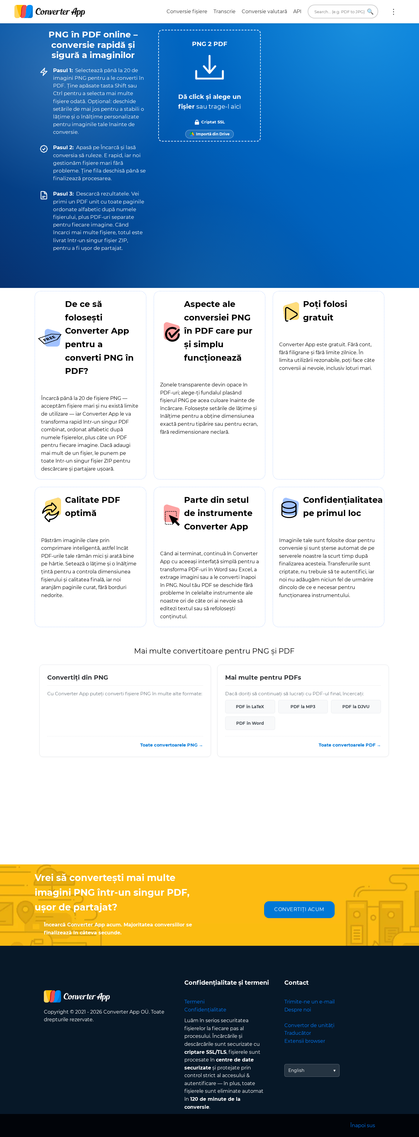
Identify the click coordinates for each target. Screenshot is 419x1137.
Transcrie (224, 11)
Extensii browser (304, 1041)
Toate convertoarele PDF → (350, 745)
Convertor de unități (309, 1025)
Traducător (297, 1033)
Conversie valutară (264, 11)
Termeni (194, 1002)
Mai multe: (393, 12)
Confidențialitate (205, 1010)
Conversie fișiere (187, 11)
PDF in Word (250, 723)
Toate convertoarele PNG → (171, 745)
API (297, 11)
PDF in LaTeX (250, 706)
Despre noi (297, 1010)
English (296, 1070)
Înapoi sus (362, 1125)
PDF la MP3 (302, 706)
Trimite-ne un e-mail (309, 1002)
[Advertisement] (209, 815)
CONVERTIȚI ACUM (299, 909)
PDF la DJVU (356, 706)
